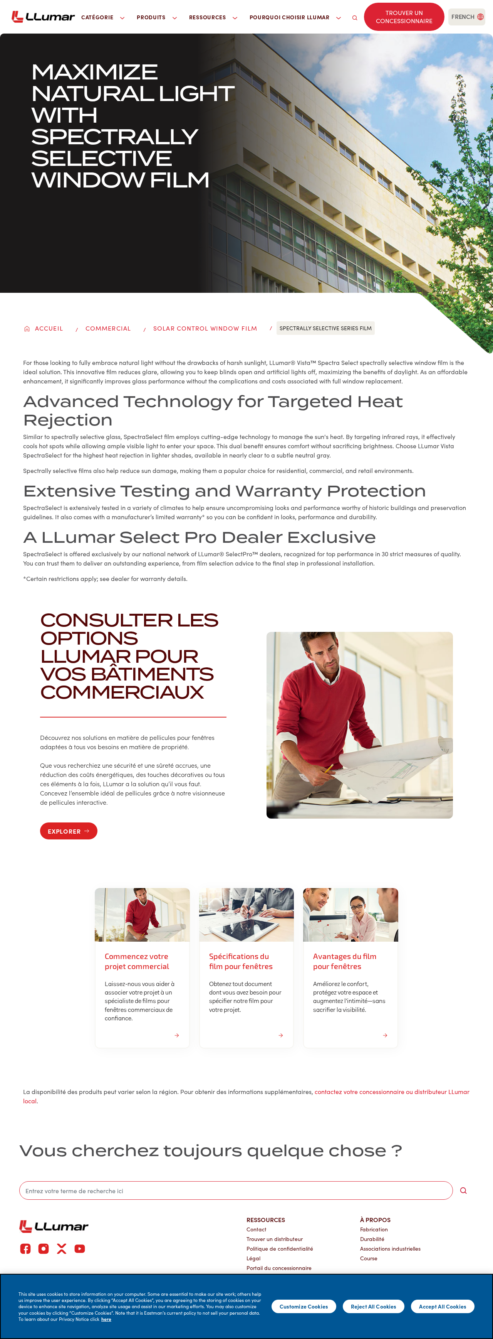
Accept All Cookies (442, 1306)
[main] (246, 1306)
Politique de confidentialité (279, 1248)
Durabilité (372, 1239)
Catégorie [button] (98, 17)
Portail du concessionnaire (279, 1267)
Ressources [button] (208, 17)
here (106, 1319)
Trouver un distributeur (274, 1239)
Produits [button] (152, 17)
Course (368, 1258)
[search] (354, 17)
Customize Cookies (304, 1306)
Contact (256, 1229)
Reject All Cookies (374, 1306)
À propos (375, 1219)
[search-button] (463, 1190)
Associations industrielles (390, 1248)
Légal (253, 1258)
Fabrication (374, 1229)
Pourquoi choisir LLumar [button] (290, 17)
